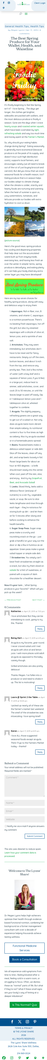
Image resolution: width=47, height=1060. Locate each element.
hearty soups (10, 126)
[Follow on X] (19, 1022)
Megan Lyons (17, 30)
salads (13, 570)
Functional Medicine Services (25, 948)
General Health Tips (17, 26)
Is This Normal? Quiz (24, 1004)
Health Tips (37, 26)
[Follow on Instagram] (9, 3)
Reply (39, 629)
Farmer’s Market (36, 137)
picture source (12, 240)
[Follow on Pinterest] (4, 8)
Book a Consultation (24, 959)
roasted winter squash (33, 126)
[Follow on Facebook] (4, 3)
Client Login (39, 3)
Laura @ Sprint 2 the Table (24, 697)
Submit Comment (34, 836)
